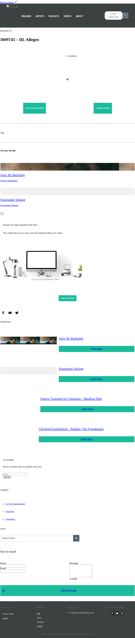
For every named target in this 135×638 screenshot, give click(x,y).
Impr (4, 618)
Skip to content (7, 2)
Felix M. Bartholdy (13, 175)
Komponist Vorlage (13, 199)
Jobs (38, 614)
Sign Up (7, 477)
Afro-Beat (10, 511)
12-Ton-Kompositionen (15, 504)
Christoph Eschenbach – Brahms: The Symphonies (71, 429)
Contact (40, 626)
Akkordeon (10, 519)
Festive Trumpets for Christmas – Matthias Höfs (71, 398)
